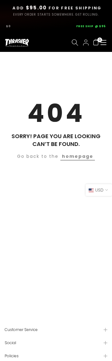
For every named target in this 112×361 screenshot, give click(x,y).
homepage (77, 156)
